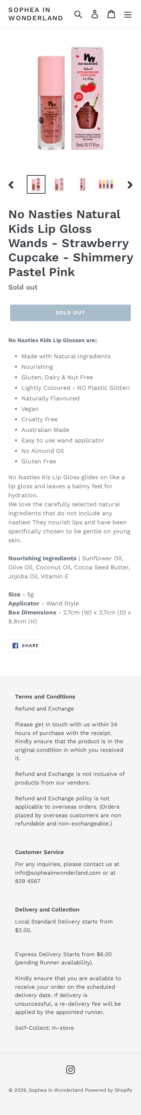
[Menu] (128, 13)
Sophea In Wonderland (36, 14)
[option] (36, 184)
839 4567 (27, 881)
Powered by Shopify (108, 1090)
